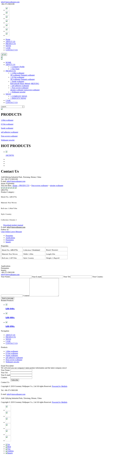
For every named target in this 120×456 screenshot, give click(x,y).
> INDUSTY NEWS (18, 98)
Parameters (10, 240)
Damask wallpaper (28, 75)
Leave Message (16, 232)
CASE (8, 48)
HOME (8, 62)
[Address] (10, 451)
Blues (22, 84)
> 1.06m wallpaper (17, 73)
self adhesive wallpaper (9, 132)
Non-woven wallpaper (9, 136)
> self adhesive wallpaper (19, 86)
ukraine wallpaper (17, 90)
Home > (16, 185)
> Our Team (14, 69)
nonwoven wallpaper (32, 90)
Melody (27, 84)
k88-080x (10, 317)
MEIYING (35, 84)
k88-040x (10, 308)
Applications (10, 238)
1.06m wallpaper (7, 120)
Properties (9, 236)
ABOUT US (10, 41)
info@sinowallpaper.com (10, 2)
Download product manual (13, 225)
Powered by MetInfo (59, 386)
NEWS (8, 46)
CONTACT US (12, 50)
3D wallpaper (15, 75)
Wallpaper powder (8, 140)
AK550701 (10, 155)
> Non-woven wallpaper (19, 88)
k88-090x (10, 326)
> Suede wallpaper (17, 81)
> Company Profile (17, 67)
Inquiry (8, 242)
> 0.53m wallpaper (17, 77)
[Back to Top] (8, 449)
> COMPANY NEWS (18, 96)
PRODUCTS (11, 44)
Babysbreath (15, 84)
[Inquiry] (9, 453)
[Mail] (8, 447)
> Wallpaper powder (17, 92)
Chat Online (5, 232)
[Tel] (8, 445)
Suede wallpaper (7, 128)
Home (8, 39)
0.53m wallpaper (7, 124)
